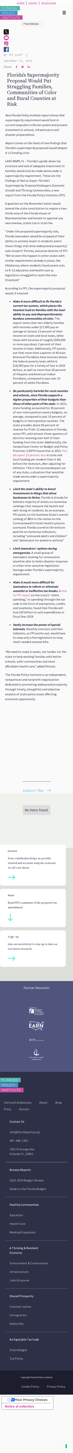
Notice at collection (19, 1406)
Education (16, 1215)
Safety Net (17, 1324)
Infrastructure (19, 1272)
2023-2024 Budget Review (26, 1180)
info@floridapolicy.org (25, 1132)
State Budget (18, 1350)
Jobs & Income (19, 1280)
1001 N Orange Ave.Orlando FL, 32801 (22, 1151)
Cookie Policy (30, 1386)
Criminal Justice (20, 1306)
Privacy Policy (56, 1386)
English (21, 3)
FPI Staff (16, 55)
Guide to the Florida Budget (28, 1189)
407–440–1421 (19, 1141)
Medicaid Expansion (22, 1232)
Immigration (18, 1315)
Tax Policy (16, 1358)
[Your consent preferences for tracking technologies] (66, 1446)
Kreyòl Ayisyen (48, 3)
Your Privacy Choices (31, 1400)
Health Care (18, 1224)
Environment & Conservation (29, 1263)
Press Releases (31, 23)
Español (33, 3)
